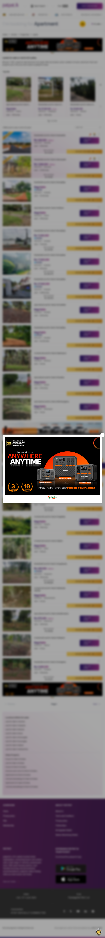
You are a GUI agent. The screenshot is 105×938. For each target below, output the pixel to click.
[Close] (102, 435)
